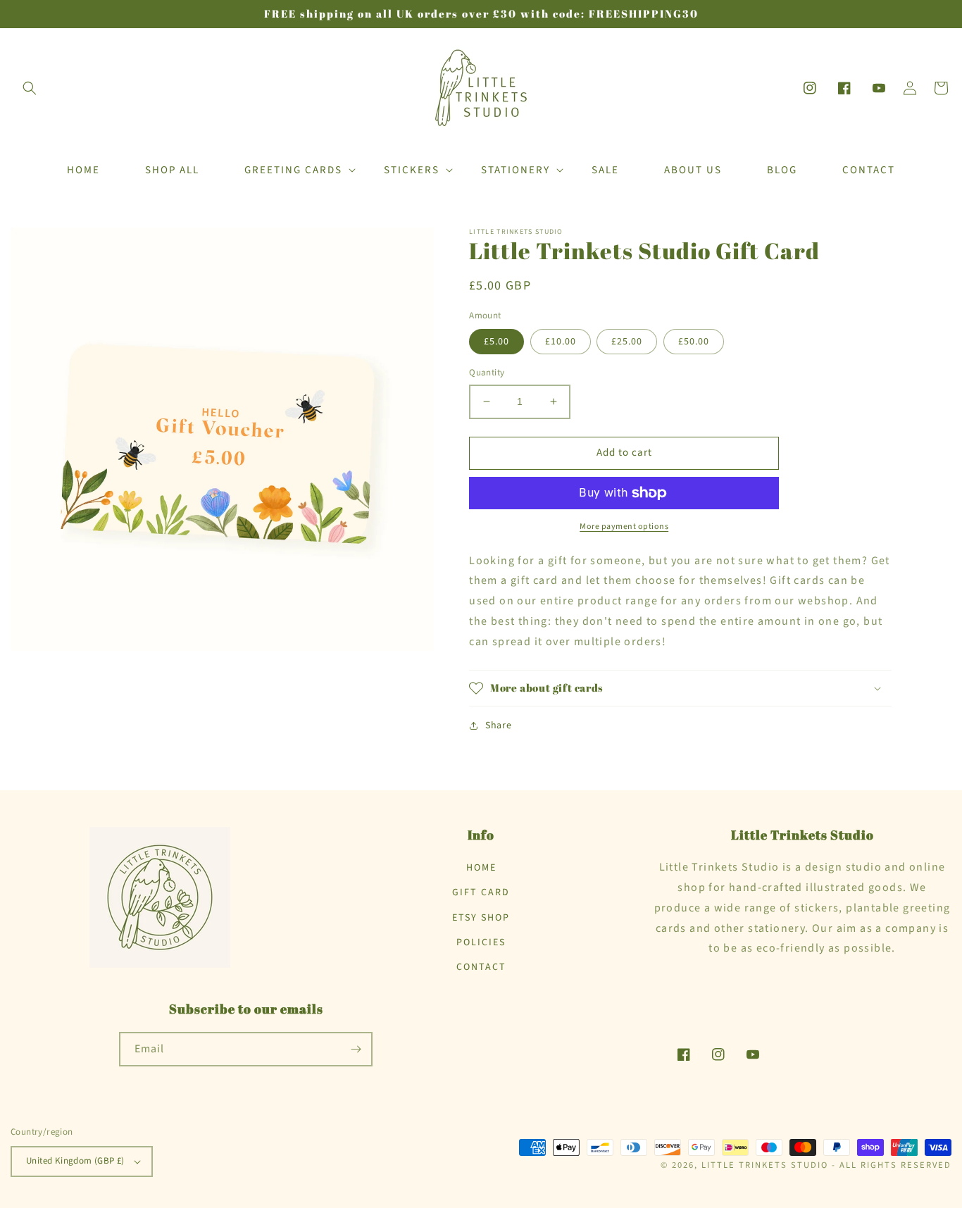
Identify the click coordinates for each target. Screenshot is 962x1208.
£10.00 (560, 342)
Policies (481, 942)
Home (481, 868)
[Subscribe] (355, 1049)
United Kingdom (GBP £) (75, 1160)
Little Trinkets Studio (764, 1165)
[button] (29, 88)
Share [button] (498, 725)
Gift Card (481, 892)
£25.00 (626, 342)
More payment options (624, 527)
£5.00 (496, 342)
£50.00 (693, 342)
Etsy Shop (481, 918)
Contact (481, 967)
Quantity (486, 372)
